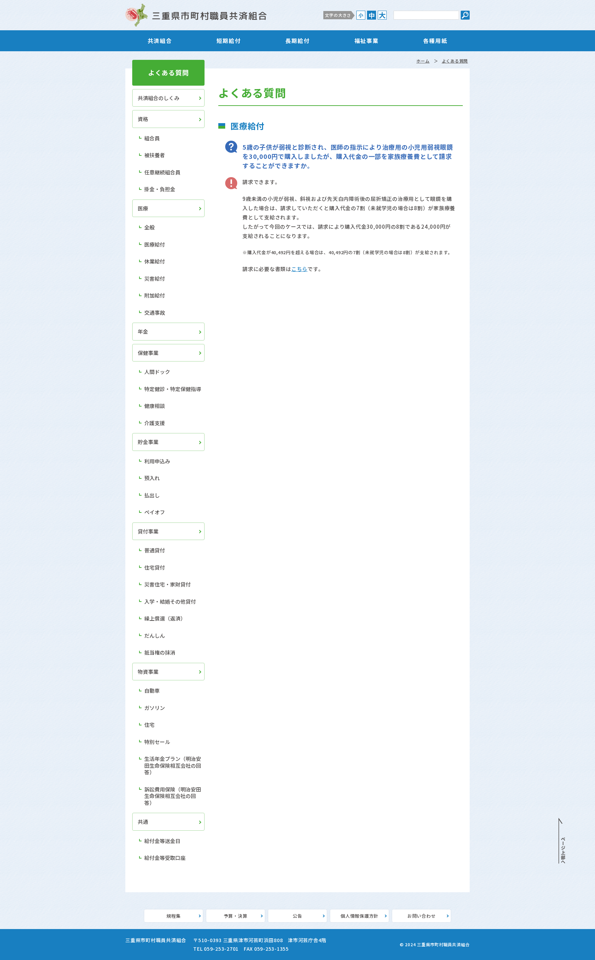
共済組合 (160, 40)
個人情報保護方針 (359, 916)
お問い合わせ (421, 916)
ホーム (422, 61)
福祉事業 (366, 40)
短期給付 (229, 40)
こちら (299, 268)
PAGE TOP (562, 841)
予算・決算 (236, 916)
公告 (297, 916)
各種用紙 (435, 40)
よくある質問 (455, 61)
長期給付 (297, 40)
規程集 (173, 916)
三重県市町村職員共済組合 (196, 15)
